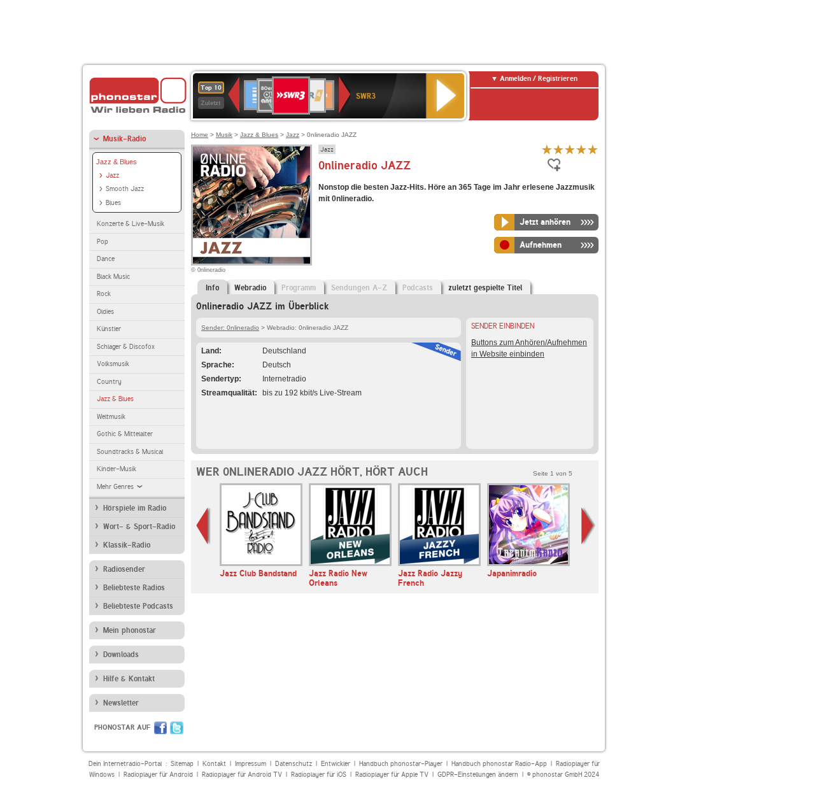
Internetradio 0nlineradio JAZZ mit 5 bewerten (593, 149)
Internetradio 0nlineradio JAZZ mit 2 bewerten (558, 149)
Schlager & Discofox (126, 347)
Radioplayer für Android (158, 774)
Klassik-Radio (126, 545)
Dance (106, 259)
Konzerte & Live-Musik (130, 224)
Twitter (176, 727)
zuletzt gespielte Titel (485, 287)
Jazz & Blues (116, 162)
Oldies (105, 312)
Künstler (109, 329)
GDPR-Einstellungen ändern (477, 774)
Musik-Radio (124, 138)
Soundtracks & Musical (130, 452)
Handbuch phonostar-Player (401, 764)
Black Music (113, 277)
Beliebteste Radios (134, 587)
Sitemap (182, 764)
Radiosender (124, 569)
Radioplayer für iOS (318, 774)
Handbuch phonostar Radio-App (499, 764)
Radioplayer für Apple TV (392, 774)
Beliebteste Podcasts (138, 606)
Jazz (112, 175)
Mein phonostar (129, 630)
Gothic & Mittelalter (125, 434)
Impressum (250, 764)
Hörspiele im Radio (134, 508)
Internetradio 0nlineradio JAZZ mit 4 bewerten (581, 149)
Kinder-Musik (116, 469)
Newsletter (121, 702)
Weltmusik (111, 417)
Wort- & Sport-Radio (139, 526)
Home (199, 134)
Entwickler (335, 764)
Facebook (160, 727)
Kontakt (214, 764)
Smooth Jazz (125, 189)
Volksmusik (113, 364)
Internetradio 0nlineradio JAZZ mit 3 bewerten (570, 149)
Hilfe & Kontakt (129, 678)
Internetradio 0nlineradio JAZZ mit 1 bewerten (547, 149)
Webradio (250, 287)
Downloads (121, 654)
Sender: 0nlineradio (230, 327)
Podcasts (417, 287)
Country (109, 382)
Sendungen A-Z (359, 287)
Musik (224, 134)
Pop (102, 241)
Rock (104, 294)
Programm (298, 287)
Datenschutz (293, 764)
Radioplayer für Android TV (242, 774)
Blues (113, 203)
